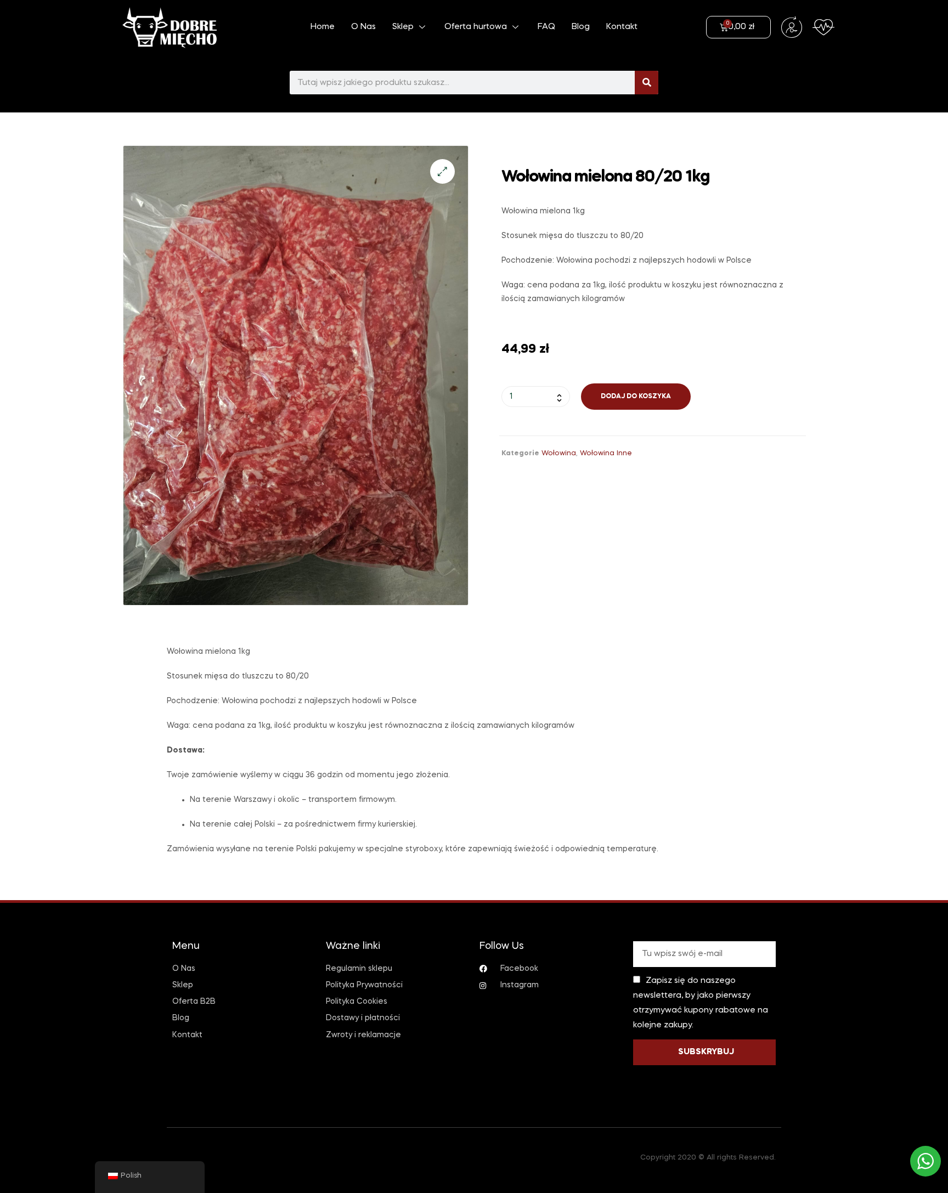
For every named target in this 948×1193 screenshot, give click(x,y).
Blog (581, 27)
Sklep (403, 27)
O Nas (363, 27)
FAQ (546, 27)
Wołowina (558, 453)
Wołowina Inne (606, 453)
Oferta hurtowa (475, 27)
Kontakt (621, 27)
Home (323, 27)
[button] (442, 171)
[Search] (646, 82)
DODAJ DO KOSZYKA (636, 396)
